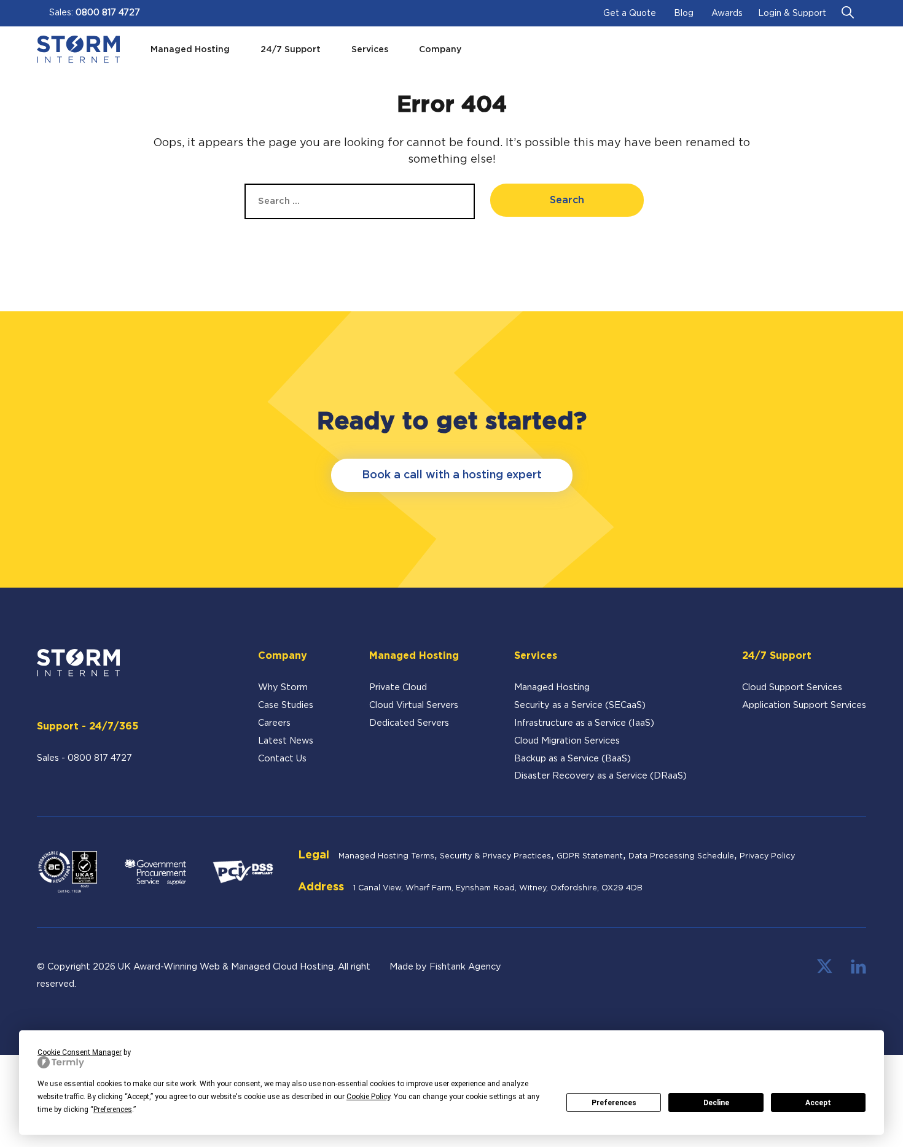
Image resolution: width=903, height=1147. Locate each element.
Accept (818, 1102)
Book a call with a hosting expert (452, 475)
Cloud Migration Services (567, 741)
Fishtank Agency (465, 967)
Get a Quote (629, 13)
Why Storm (283, 687)
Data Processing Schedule (681, 856)
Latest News (285, 741)
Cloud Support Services (792, 687)
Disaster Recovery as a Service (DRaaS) (600, 776)
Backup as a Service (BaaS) (572, 759)
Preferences (614, 1102)
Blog (684, 13)
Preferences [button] (112, 1109)
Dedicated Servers (409, 723)
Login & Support (792, 13)
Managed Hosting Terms (386, 856)
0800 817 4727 (108, 13)
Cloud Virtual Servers (413, 705)
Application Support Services (804, 705)
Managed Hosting (552, 687)
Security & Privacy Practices (495, 856)
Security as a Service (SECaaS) (580, 705)
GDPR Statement (590, 856)
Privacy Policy (767, 856)
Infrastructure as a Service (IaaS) (584, 723)
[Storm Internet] (78, 49)
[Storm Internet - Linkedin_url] (858, 971)
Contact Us (282, 759)
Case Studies (285, 705)
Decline (716, 1102)
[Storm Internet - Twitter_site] (824, 971)
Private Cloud (398, 687)
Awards (727, 13)
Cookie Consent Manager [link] (79, 1052)
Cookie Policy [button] (368, 1096)
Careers (274, 723)
